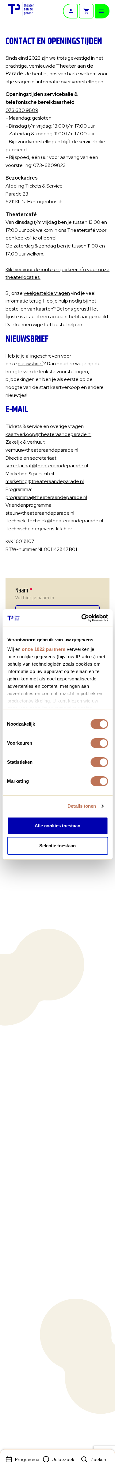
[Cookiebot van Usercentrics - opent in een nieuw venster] (82, 618)
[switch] (99, 743)
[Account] (70, 11)
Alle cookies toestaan (57, 825)
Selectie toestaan (57, 845)
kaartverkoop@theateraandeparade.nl (48, 434)
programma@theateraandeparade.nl (46, 497)
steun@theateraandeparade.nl (40, 513)
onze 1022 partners (43, 649)
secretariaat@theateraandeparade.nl (47, 465)
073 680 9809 (22, 110)
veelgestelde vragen (47, 293)
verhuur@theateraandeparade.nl (42, 450)
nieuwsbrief (30, 363)
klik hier (64, 528)
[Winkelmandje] (86, 11)
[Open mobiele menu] (102, 11)
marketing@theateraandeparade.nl (45, 481)
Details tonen (81, 806)
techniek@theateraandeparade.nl (65, 520)
